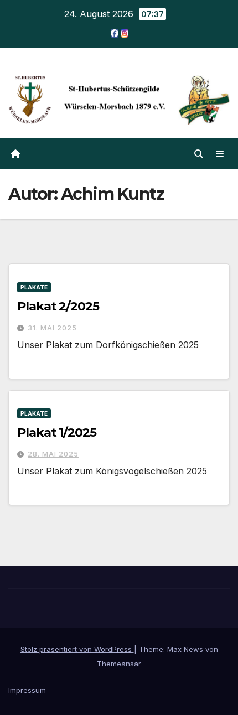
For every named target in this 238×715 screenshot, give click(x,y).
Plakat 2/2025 (58, 306)
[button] (198, 153)
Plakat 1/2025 (56, 432)
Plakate (34, 287)
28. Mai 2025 (53, 454)
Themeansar (119, 663)
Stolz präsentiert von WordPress (77, 649)
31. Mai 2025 (52, 328)
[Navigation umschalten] (220, 154)
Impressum (27, 690)
